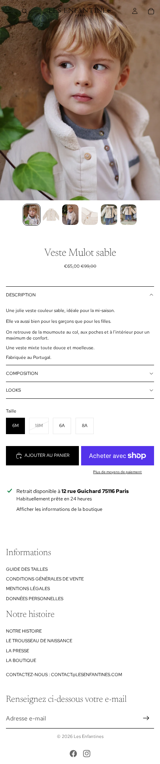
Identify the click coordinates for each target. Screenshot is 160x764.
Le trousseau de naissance (39, 641)
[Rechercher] (24, 11)
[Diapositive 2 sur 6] (51, 214)
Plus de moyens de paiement (117, 471)
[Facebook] (73, 753)
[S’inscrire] (146, 718)
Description (21, 295)
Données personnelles (34, 599)
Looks (13, 390)
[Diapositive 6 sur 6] (128, 214)
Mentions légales (28, 589)
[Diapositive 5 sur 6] (109, 214)
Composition (22, 373)
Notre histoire (24, 631)
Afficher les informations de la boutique (59, 509)
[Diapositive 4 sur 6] (89, 214)
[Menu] (8, 11)
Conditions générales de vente (45, 579)
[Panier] (151, 11)
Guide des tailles (27, 569)
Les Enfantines (88, 736)
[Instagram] (86, 753)
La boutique (21, 660)
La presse (17, 651)
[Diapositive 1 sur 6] (31, 214)
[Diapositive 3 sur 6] (70, 214)
